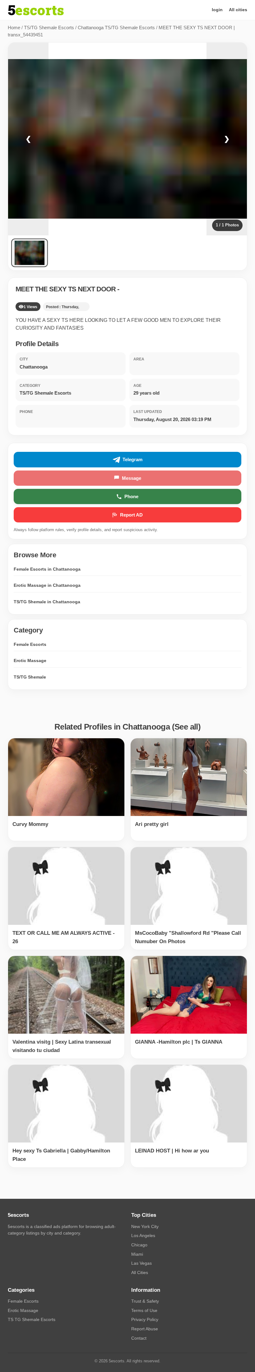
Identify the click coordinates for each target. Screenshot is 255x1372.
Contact (138, 1338)
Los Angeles (143, 1235)
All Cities (139, 1272)
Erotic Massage (30, 660)
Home (14, 27)
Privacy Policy (144, 1319)
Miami (137, 1254)
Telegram (132, 459)
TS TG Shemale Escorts (31, 1319)
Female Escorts (30, 644)
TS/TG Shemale (30, 676)
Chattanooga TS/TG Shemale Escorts (116, 27)
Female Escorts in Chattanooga (47, 569)
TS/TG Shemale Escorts (49, 27)
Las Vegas (141, 1263)
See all (186, 726)
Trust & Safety (145, 1301)
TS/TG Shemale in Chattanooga (47, 601)
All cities (238, 9)
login (217, 9)
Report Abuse (144, 1328)
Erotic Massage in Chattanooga (47, 585)
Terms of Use (144, 1310)
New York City (145, 1226)
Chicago (139, 1244)
